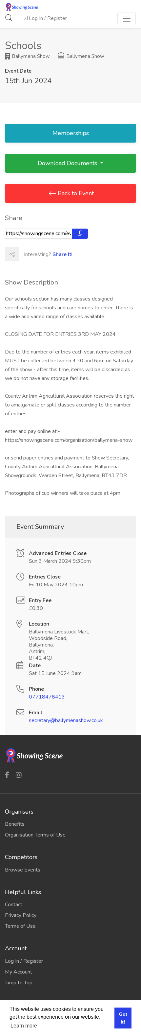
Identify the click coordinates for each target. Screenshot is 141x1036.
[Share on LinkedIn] (55, 254)
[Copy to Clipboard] (80, 234)
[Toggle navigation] (126, 18)
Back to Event (75, 193)
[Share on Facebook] (26, 254)
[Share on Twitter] (40, 254)
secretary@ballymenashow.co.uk (66, 720)
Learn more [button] (23, 1025)
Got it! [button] (123, 1018)
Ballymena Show (30, 56)
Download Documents (68, 163)
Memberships (70, 133)
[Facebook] (7, 774)
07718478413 (47, 696)
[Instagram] (18, 774)
